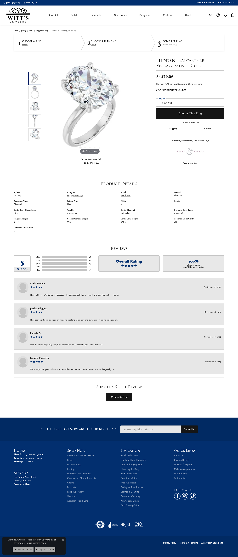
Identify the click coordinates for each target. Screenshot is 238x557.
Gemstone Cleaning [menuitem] (130, 496)
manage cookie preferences (31, 543)
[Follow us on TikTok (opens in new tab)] (193, 496)
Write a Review (119, 397)
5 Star (38, 257)
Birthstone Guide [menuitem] (129, 473)
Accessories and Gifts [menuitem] (77, 501)
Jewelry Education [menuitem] (129, 455)
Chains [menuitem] (70, 482)
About (188, 15)
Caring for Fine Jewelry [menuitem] (132, 487)
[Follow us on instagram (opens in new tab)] (185, 496)
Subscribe (189, 429)
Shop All (53, 15)
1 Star (38, 270)
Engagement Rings (42, 31)
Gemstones (120, 15)
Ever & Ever (125, 195)
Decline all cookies (23, 549)
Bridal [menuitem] (70, 460)
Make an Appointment (185, 469)
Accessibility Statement (212, 542)
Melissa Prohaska (39, 358)
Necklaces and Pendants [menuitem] (79, 473)
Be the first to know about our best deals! (79, 429)
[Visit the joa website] (113, 525)
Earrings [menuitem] (71, 469)
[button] (211, 15)
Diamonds (95, 15)
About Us (178, 455)
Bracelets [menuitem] (71, 487)
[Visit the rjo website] (139, 525)
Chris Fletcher (37, 283)
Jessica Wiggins (38, 308)
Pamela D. (35, 333)
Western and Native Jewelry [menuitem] (80, 455)
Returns (207, 129)
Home (16, 31)
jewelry (23, 31)
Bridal (74, 15)
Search (25, 45)
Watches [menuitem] (71, 496)
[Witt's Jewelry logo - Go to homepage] (18, 15)
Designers (144, 15)
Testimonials (180, 478)
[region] (89, 106)
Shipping (173, 129)
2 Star (38, 267)
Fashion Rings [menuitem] (74, 464)
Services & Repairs (183, 464)
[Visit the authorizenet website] (100, 525)
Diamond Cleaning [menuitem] (130, 491)
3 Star (38, 263)
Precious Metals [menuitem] (128, 482)
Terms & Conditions (188, 542)
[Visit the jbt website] (126, 525)
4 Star (38, 260)
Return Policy (180, 473)
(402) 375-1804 (91, 162)
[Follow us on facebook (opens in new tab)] (177, 496)
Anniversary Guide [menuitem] (130, 501)
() (90, 257)
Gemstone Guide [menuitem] (129, 478)
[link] (11, 3)
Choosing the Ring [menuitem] (130, 469)
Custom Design (181, 460)
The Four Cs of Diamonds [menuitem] (133, 460)
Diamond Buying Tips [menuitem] (131, 464)
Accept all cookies (45, 549)
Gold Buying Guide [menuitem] (130, 505)
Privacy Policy (169, 542)
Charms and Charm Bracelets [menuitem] (81, 478)
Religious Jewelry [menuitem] (75, 491)
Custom (167, 15)
